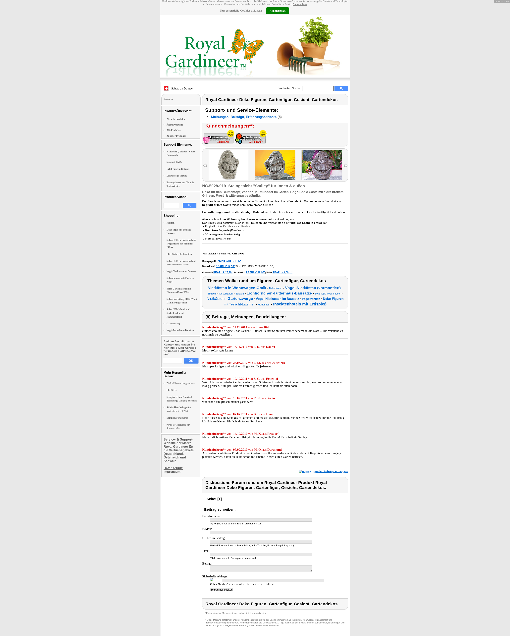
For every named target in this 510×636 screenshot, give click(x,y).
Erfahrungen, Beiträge (178, 169)
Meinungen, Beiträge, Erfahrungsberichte (244, 117)
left (205, 165)
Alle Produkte (174, 130)
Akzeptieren (278, 10)
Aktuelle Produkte (176, 119)
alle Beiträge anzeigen (332, 471)
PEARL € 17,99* (225, 266)
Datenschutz (300, 4)
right (345, 165)
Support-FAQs (174, 162)
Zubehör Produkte (176, 135)
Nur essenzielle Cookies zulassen (241, 10)
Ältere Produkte (175, 124)
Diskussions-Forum (177, 175)
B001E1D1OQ (266, 266)
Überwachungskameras (181, 383)
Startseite (284, 88)
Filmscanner (177, 417)
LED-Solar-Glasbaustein (179, 254)
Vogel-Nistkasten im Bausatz (181, 271)
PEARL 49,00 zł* (282, 272)
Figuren (171, 222)
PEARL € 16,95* (255, 272)
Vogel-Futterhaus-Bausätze (180, 330)
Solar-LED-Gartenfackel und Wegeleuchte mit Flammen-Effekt (181, 244)
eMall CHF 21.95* (229, 261)
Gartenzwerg (173, 323)
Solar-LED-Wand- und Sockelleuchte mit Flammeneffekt (178, 313)
